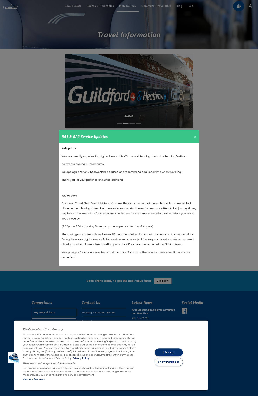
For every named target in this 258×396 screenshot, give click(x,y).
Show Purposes (169, 362)
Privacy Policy (81, 358)
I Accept (169, 352)
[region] (111, 355)
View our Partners (34, 379)
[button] (13, 357)
